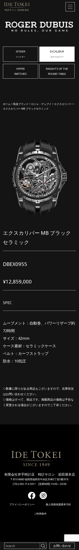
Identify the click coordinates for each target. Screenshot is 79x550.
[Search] (43, 546)
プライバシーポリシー (22, 504)
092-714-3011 (27, 484)
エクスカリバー (63, 104)
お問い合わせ (62, 546)
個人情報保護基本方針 (58, 504)
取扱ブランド (20, 104)
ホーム (7, 104)
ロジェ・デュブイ (41, 104)
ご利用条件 (40, 513)
